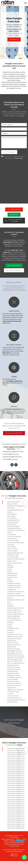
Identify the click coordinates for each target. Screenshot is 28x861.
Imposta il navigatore (15, 270)
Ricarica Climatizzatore (13, 645)
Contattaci (15, 39)
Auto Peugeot (11, 516)
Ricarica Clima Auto (12, 643)
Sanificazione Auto (12, 671)
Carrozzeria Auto (12, 538)
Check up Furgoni (12, 551)
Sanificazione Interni (13, 673)
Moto (8, 602)
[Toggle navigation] (25, 3)
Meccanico (10, 598)
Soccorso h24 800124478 (15, 433)
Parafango (10, 622)
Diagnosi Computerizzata (14, 563)
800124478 (20, 843)
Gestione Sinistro (12, 577)
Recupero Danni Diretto (14, 638)
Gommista (10, 581)
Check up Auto (11, 547)
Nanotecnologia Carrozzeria (15, 608)
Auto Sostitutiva (12, 518)
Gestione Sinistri (12, 575)
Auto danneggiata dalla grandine (16, 510)
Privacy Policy (19, 158)
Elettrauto (10, 565)
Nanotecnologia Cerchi (14, 610)
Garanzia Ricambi (12, 573)
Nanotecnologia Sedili (13, 616)
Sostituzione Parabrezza (14, 683)
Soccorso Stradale (12, 679)
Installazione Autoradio (14, 585)
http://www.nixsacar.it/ (17, 844)
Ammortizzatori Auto (13, 502)
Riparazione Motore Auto (14, 661)
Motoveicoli (10, 606)
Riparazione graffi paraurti (15, 659)
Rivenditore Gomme (13, 665)
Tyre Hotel (10, 694)
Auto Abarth (10, 508)
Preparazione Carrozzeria (14, 634)
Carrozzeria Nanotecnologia (15, 542)
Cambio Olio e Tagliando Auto (16, 530)
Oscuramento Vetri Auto (14, 620)
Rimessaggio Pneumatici (14, 651)
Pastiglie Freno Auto (13, 628)
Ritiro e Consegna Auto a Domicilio (17, 663)
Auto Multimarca (12, 514)
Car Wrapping (11, 534)
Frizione (9, 569)
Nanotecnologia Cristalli (14, 612)
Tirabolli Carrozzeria (13, 692)
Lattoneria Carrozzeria (14, 587)
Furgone (9, 571)
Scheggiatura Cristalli (13, 675)
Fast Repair (10, 567)
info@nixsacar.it (10, 839)
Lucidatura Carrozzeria (14, 593)
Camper (9, 532)
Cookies (16, 846)
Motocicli (9, 604)
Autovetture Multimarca (14, 528)
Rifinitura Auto (11, 647)
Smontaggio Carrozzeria (14, 677)
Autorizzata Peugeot (13, 526)
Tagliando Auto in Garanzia (15, 689)
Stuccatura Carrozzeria (14, 685)
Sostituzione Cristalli (13, 681)
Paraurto (10, 626)
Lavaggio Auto (11, 589)
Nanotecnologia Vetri (13, 618)
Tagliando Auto (11, 687)
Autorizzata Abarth (12, 522)
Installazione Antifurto (13, 583)
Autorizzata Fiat (11, 524)
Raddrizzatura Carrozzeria (15, 636)
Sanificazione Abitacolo (14, 669)
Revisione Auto (11, 640)
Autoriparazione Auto (13, 520)
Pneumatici (10, 632)
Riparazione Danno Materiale (15, 657)
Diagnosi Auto (11, 561)
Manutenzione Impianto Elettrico (17, 596)
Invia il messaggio (9, 152)
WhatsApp (15, 214)
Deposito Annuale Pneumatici (15, 559)
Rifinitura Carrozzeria (13, 649)
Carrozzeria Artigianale (14, 536)
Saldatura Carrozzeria (13, 667)
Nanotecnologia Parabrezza (15, 614)
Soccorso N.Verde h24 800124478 (14, 220)
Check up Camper (12, 549)
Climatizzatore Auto (13, 555)
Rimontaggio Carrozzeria (14, 653)
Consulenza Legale (12, 557)
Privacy (11, 846)
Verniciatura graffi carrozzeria (16, 700)
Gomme (9, 579)
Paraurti (9, 624)
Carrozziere (10, 545)
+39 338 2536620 (15, 209)
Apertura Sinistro (12, 504)
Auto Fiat (9, 512)
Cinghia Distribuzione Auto (15, 553)
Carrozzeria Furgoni (13, 540)
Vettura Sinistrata (12, 702)
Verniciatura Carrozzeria (14, 698)
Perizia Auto (10, 630)
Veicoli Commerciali (12, 696)
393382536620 (20, 841)
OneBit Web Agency (16, 851)
